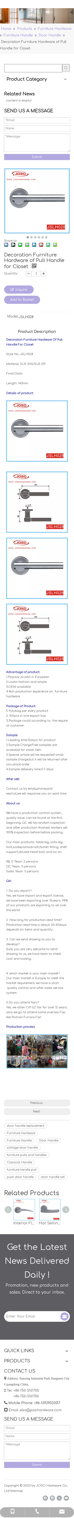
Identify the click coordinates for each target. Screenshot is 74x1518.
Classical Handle (19, 1162)
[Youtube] (66, 1498)
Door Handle (48, 1140)
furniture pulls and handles (27, 1155)
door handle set (53, 1177)
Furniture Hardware (21, 1133)
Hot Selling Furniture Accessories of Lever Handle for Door (50, 1223)
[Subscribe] (64, 1316)
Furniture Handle (19, 1140)
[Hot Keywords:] (66, 67)
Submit (37, 156)
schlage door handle (22, 1147)
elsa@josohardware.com (40, 1410)
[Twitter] (59, 1498)
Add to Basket (22, 300)
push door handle (20, 1177)
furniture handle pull (22, 1169)
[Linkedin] (52, 1498)
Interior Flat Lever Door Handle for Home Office (24, 1223)
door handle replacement (25, 1125)
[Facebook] (45, 1498)
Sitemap (16, 1491)
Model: (13, 316)
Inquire (21, 290)
